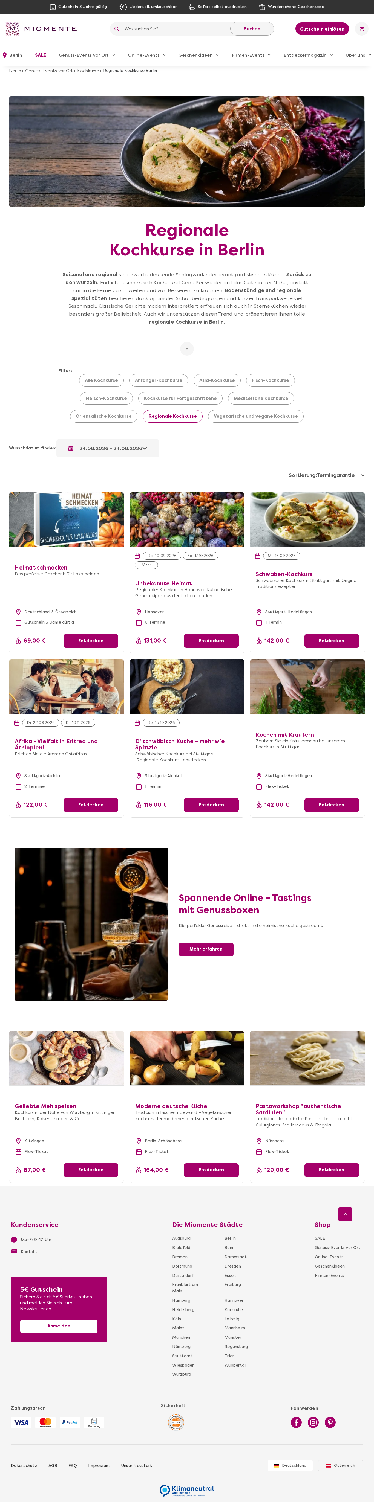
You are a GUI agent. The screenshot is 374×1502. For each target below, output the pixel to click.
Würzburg (181, 1374)
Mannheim (234, 1328)
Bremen (180, 1256)
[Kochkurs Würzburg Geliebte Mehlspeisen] (66, 1058)
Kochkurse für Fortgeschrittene (180, 398)
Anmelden (58, 1326)
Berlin (15, 70)
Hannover (234, 1300)
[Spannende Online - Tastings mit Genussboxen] (91, 850)
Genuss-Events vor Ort (84, 55)
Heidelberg (183, 1309)
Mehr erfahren (206, 949)
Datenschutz (24, 1465)
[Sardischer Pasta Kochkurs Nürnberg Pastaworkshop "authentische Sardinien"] (307, 1058)
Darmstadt (234, 1256)
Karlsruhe (234, 1309)
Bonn (229, 1247)
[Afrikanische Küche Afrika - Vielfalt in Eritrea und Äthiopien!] (66, 686)
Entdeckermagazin (305, 55)
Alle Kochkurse (101, 380)
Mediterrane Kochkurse (261, 398)
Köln (176, 1319)
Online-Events (143, 55)
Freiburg (233, 1284)
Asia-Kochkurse (217, 380)
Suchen (252, 28)
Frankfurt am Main (185, 1288)
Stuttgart (182, 1355)
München (181, 1337)
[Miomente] (43, 29)
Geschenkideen (195, 55)
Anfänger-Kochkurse (158, 380)
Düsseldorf (183, 1275)
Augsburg (181, 1238)
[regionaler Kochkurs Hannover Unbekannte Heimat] (187, 495)
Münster (233, 1337)
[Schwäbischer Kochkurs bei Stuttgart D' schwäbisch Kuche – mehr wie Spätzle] (187, 686)
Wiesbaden (183, 1365)
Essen (230, 1275)
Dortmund (182, 1266)
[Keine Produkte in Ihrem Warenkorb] (362, 29)
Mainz (178, 1328)
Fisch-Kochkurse (270, 380)
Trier (229, 1355)
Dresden (233, 1266)
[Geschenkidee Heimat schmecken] (66, 495)
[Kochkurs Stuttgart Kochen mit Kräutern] (307, 686)
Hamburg (181, 1300)
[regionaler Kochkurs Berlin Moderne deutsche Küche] (187, 1058)
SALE (40, 55)
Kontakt (29, 1251)
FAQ (72, 1465)
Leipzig (232, 1319)
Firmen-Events (248, 55)
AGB (52, 1465)
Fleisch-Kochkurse (106, 398)
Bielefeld (181, 1247)
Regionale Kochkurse (173, 416)
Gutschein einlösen (322, 29)
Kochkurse (88, 70)
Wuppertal (234, 1365)
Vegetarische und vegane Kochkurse (256, 416)
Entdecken (90, 640)
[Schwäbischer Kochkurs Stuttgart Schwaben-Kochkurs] (307, 519)
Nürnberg (181, 1346)
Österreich (344, 1465)
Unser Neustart (136, 1465)
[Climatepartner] (187, 1487)
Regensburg (234, 1346)
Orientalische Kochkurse (104, 416)
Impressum (99, 1465)
